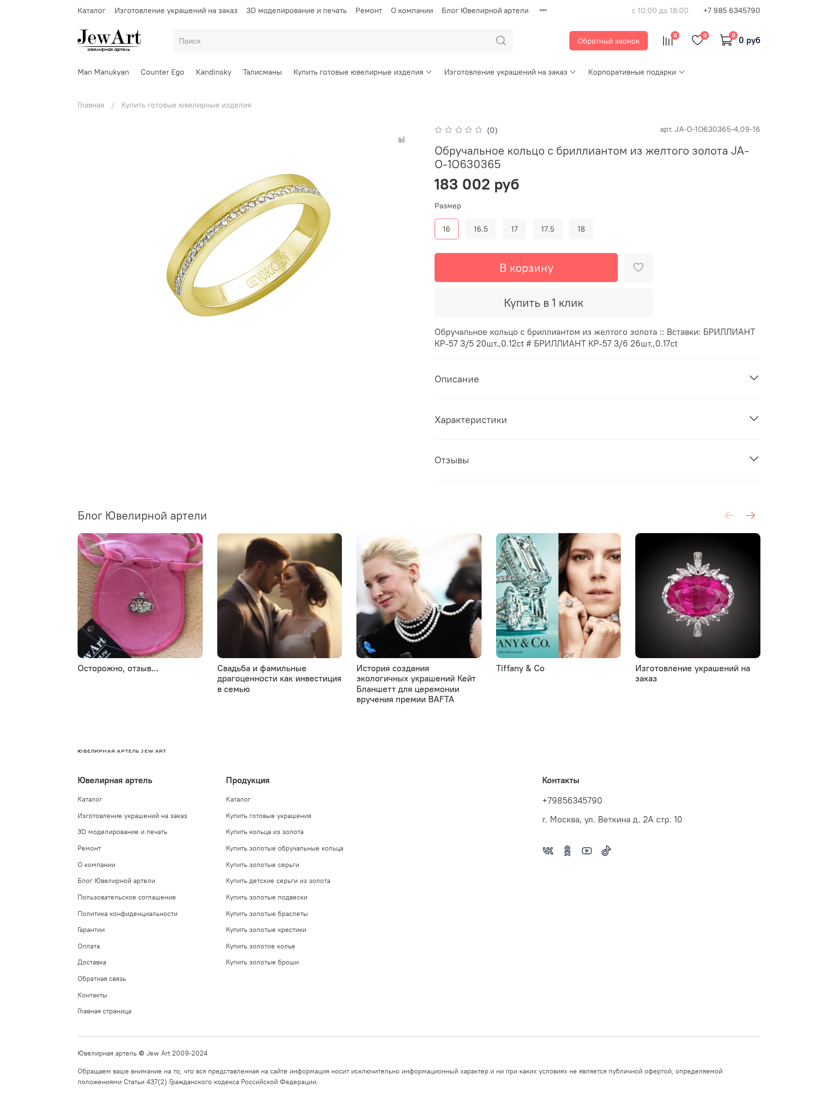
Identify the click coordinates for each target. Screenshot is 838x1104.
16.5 (481, 229)
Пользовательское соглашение (127, 897)
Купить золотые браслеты (267, 913)
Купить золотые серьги (262, 864)
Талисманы (262, 72)
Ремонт (368, 10)
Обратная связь (102, 978)
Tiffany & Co (520, 667)
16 (447, 229)
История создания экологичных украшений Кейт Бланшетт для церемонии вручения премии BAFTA (416, 683)
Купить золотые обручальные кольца (284, 848)
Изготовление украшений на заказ (176, 10)
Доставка (92, 962)
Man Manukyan (103, 72)
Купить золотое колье (260, 946)
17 (514, 229)
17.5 (547, 229)
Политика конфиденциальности (127, 913)
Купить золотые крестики (266, 929)
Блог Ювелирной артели (485, 10)
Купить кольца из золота (265, 831)
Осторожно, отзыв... (118, 667)
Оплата (89, 946)
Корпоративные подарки (632, 72)
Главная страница (104, 1011)
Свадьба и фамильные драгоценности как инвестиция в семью (279, 678)
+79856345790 (572, 800)
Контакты (92, 995)
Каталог (92, 10)
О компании (412, 10)
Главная (91, 105)
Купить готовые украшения (268, 815)
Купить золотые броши (262, 962)
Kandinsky (213, 72)
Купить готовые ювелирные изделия (358, 72)
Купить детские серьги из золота (278, 880)
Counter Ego (162, 72)
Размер (448, 205)
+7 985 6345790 (731, 10)
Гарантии (91, 929)
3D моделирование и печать (296, 10)
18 (581, 229)
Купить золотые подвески (266, 897)
